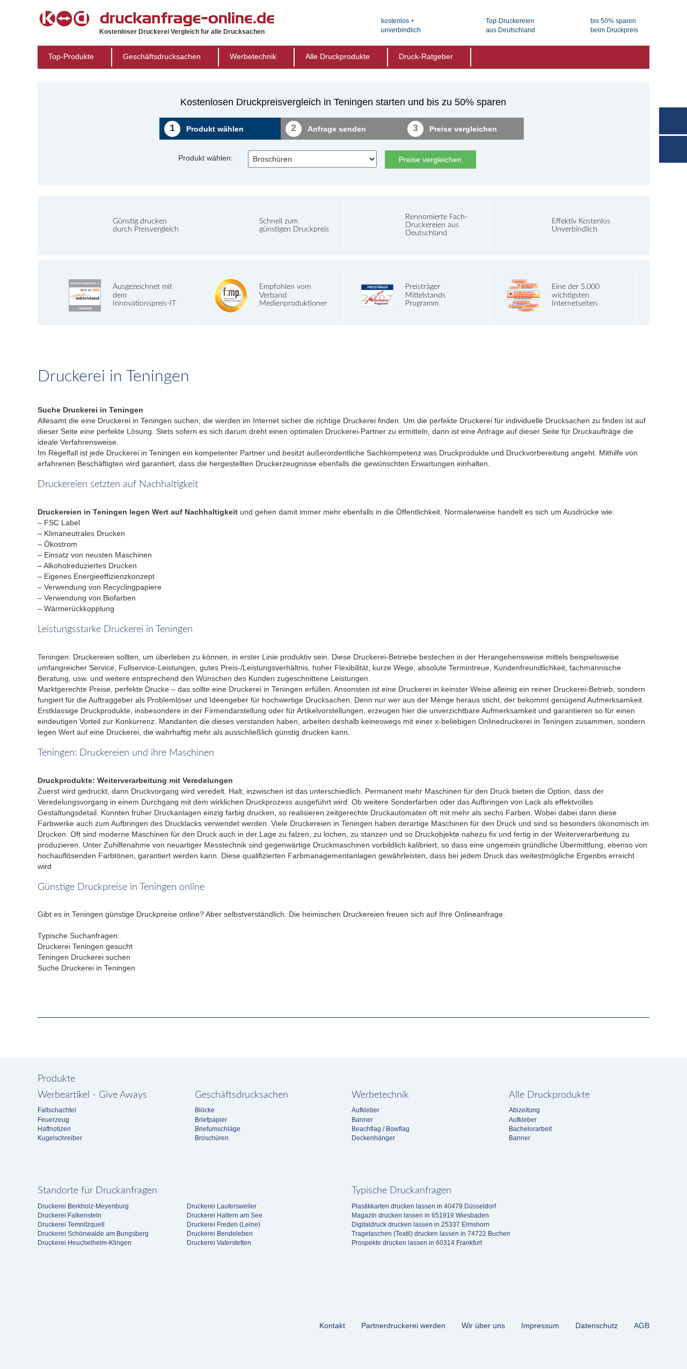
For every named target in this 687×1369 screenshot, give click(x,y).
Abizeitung (524, 1110)
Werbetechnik (253, 56)
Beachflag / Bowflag (381, 1129)
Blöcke (205, 1110)
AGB (641, 1325)
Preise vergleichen (430, 159)
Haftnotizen (54, 1129)
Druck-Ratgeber (426, 56)
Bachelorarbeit (530, 1129)
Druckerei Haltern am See (224, 1215)
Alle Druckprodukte (337, 56)
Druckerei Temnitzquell (71, 1224)
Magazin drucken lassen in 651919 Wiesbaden (420, 1215)
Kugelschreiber (60, 1138)
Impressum (540, 1325)
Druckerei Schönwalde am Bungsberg (93, 1233)
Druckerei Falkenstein (69, 1215)
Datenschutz (596, 1325)
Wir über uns (483, 1325)
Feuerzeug (53, 1120)
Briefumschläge (217, 1129)
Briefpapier (211, 1120)
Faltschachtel (57, 1110)
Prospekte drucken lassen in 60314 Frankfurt (417, 1243)
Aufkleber (365, 1110)
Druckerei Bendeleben (220, 1233)
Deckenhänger (373, 1138)
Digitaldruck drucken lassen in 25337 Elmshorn (420, 1224)
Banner (362, 1120)
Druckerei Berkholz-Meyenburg (83, 1206)
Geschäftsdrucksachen (162, 56)
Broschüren (212, 1138)
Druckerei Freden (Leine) (223, 1224)
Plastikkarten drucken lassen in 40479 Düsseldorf (424, 1206)
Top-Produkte (71, 56)
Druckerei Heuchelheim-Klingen (84, 1243)
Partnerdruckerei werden (403, 1325)
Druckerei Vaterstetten (219, 1243)
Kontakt (332, 1325)
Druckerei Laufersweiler (222, 1206)
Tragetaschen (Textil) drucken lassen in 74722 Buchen (431, 1233)
